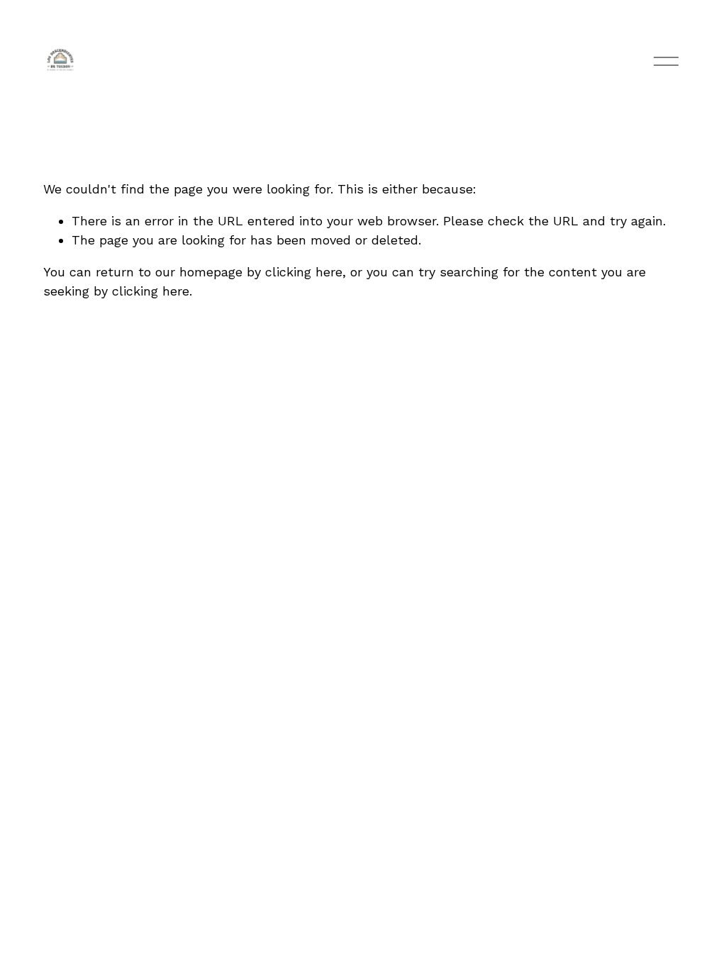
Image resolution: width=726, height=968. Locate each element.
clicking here (303, 271)
